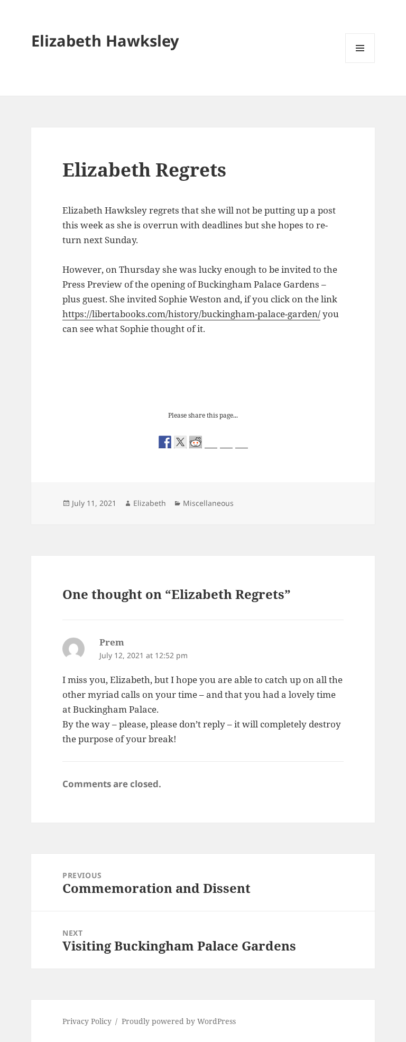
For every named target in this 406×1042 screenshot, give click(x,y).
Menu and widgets (360, 62)
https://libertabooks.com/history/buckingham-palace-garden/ (191, 314)
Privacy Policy (87, 1021)
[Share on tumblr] (226, 442)
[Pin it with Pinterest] (211, 442)
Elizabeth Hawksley (105, 40)
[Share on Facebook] (165, 442)
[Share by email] (241, 442)
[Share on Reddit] (195, 442)
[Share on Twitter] (180, 442)
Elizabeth (149, 503)
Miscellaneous (208, 503)
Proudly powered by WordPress (179, 1021)
